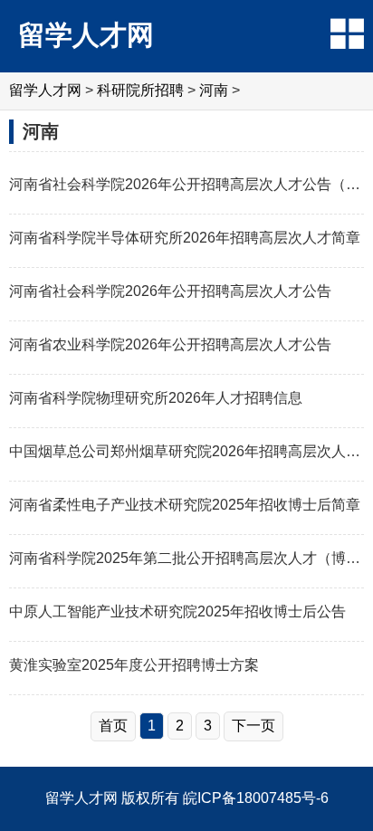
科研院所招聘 (140, 90)
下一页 (253, 725)
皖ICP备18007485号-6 (256, 798)
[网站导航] (347, 33)
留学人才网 (86, 35)
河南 (213, 90)
